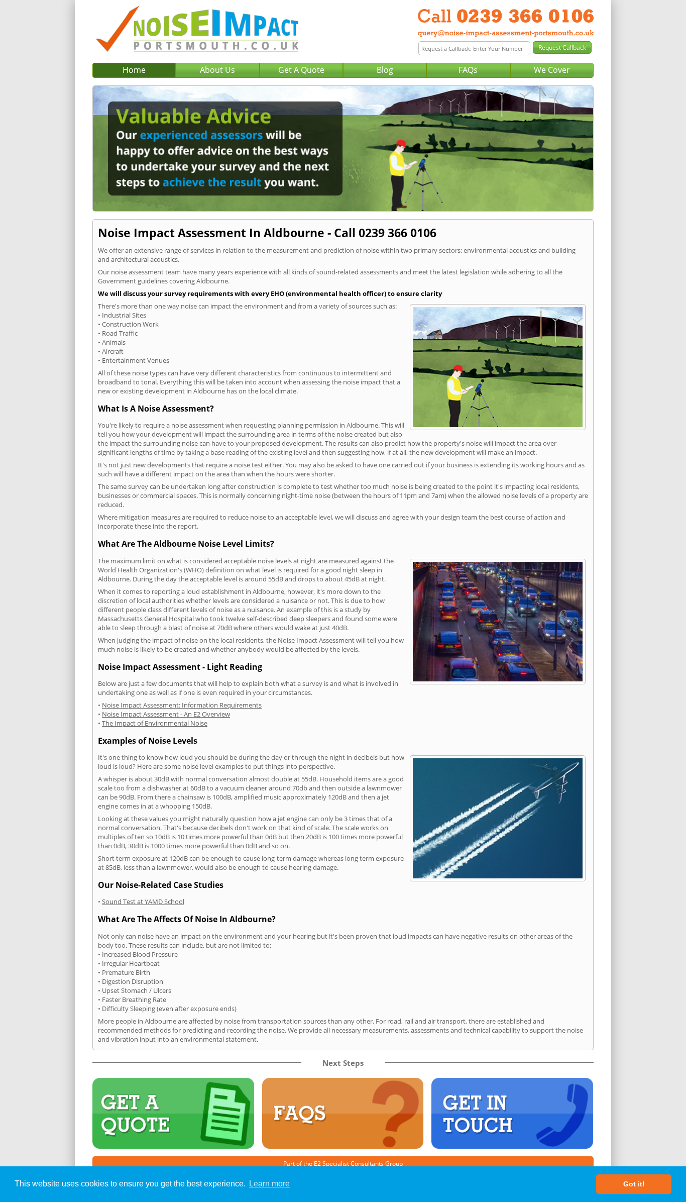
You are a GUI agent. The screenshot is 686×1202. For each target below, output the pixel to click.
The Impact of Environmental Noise (154, 723)
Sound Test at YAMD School (143, 901)
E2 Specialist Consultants (349, 1163)
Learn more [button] (269, 1183)
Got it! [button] (634, 1184)
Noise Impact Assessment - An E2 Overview (166, 714)
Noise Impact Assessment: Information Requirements (182, 705)
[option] (343, 148)
